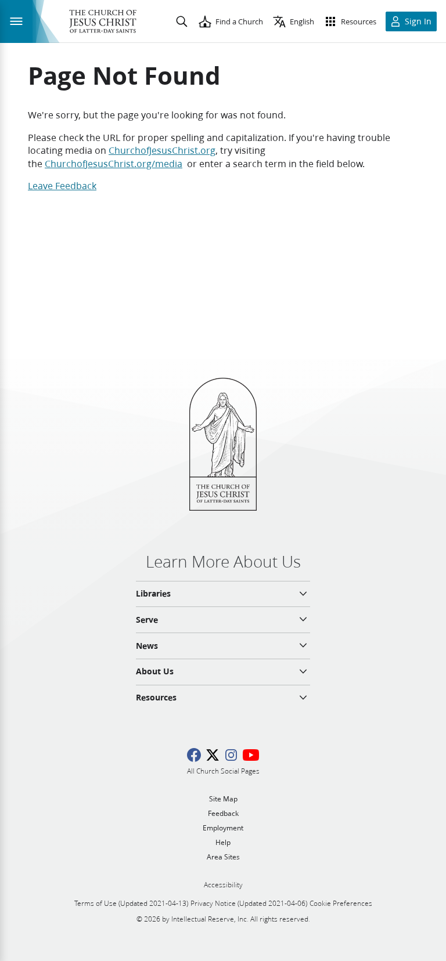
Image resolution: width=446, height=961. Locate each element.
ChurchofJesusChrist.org (162, 150)
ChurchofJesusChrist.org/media (113, 163)
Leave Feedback (62, 185)
